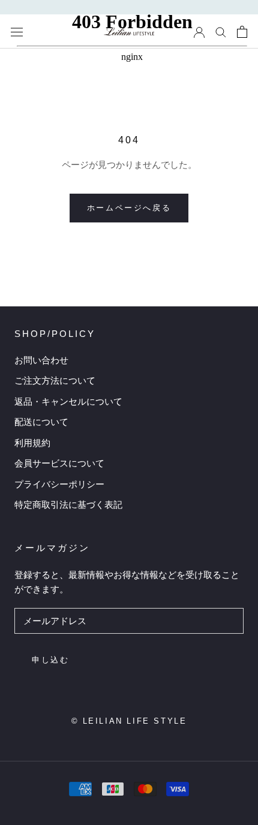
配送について (41, 422)
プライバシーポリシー (59, 484)
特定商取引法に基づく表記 (68, 504)
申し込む (50, 659)
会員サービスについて (59, 463)
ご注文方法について (54, 380)
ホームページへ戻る (129, 207)
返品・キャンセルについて (68, 401)
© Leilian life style (129, 720)
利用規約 (32, 443)
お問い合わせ (41, 360)
